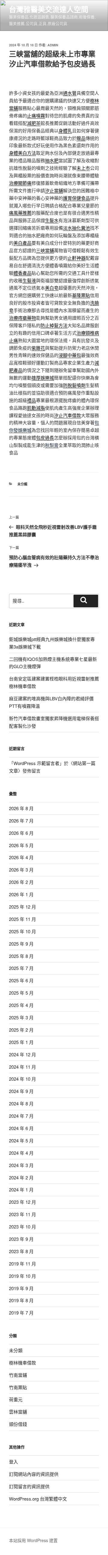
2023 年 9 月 (21, 1239)
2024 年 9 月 (21, 1091)
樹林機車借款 (22, 1362)
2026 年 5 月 (21, 845)
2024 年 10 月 (22, 1079)
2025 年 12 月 (22, 906)
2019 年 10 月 (22, 1276)
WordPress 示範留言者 (36, 763)
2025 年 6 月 (21, 980)
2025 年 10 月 (22, 931)
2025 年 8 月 (21, 956)
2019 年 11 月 (22, 1263)
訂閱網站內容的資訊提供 (33, 1474)
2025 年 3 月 (21, 1017)
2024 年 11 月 (22, 1067)
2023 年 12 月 (22, 1202)
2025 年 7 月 (21, 968)
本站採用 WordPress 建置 (33, 1540)
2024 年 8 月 (21, 1103)
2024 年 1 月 (21, 1189)
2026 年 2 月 (21, 882)
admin (52, 45)
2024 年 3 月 (21, 1165)
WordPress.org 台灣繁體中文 (38, 1498)
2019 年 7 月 (21, 1312)
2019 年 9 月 (21, 1288)
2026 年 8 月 (21, 808)
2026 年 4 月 (21, 857)
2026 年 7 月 (21, 820)
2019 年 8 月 (21, 1300)
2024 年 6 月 (21, 1128)
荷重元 (15, 1399)
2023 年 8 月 (21, 1251)
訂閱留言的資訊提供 (29, 1486)
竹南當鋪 (18, 1375)
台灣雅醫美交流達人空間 (48, 9)
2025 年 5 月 (21, 993)
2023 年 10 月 (22, 1226)
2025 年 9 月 (21, 943)
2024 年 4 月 (21, 1153)
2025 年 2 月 (21, 1030)
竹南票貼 (18, 1387)
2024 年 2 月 (21, 1177)
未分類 (22, 484)
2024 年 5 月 (21, 1140)
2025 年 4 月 (21, 1005)
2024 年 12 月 (22, 1054)
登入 (13, 1461)
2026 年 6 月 (21, 833)
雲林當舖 (18, 1411)
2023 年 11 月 (22, 1214)
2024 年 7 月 (21, 1116)
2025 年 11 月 (22, 919)
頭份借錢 (18, 1424)
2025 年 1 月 (21, 1042)
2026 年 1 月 (21, 894)
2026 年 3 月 (21, 869)
